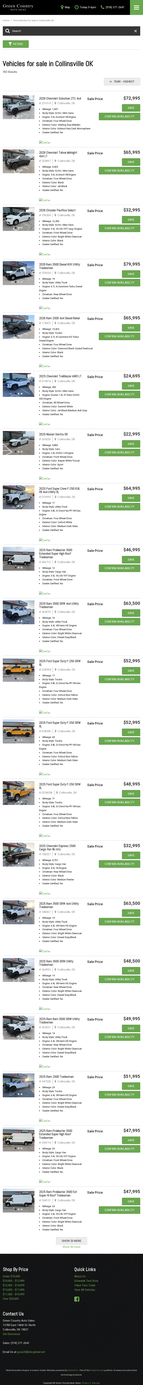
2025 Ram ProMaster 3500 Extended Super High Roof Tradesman (55, 553)
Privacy (85, 1383)
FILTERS (18, 44)
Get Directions (11, 1334)
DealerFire (73, 1370)
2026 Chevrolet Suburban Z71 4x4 (60, 98)
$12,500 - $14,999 (13, 1285)
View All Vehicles (84, 1289)
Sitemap (96, 1383)
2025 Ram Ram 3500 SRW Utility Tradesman (59, 1021)
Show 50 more (71, 1247)
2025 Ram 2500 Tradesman (56, 1077)
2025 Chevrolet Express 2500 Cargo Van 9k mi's (57, 847)
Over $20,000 (11, 1298)
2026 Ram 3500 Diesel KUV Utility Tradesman (59, 266)
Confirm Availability (119, 116)
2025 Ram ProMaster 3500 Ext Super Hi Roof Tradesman (58, 1193)
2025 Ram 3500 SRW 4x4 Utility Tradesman (59, 605)
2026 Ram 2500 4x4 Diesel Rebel (59, 318)
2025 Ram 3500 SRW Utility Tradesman (56, 963)
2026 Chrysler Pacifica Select (57, 210)
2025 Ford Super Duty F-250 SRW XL (60, 663)
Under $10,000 (11, 1276)
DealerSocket (97, 1370)
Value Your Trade (84, 1285)
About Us (80, 1276)
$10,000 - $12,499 (13, 1281)
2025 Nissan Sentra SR (53, 434)
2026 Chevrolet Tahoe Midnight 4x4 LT (58, 154)
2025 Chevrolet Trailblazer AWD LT (60, 376)
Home (6, 20)
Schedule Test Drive (86, 1281)
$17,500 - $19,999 (13, 1294)
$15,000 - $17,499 (13, 1289)
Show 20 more (71, 1241)
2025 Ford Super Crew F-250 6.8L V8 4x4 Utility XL (59, 490)
